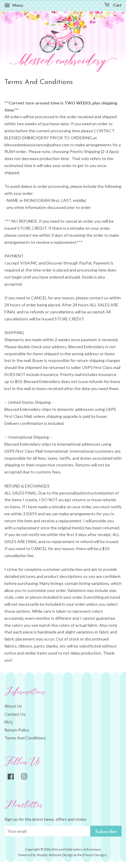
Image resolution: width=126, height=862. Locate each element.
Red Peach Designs (92, 855)
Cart (117, 5)
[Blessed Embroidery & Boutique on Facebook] (10, 777)
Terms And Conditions (25, 737)
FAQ (8, 722)
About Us (13, 705)
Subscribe (106, 831)
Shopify (42, 855)
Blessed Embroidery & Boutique (76, 849)
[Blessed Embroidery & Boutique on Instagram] (24, 777)
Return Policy (16, 729)
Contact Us (14, 714)
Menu (17, 5)
